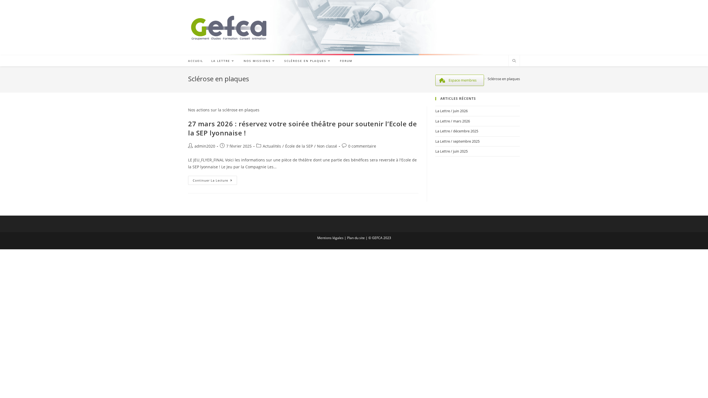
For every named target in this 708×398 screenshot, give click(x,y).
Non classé (327, 146)
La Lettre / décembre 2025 (456, 131)
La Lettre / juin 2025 (451, 151)
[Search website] (514, 61)
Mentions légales (330, 237)
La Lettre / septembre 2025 (457, 141)
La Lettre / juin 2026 (451, 110)
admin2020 (204, 146)
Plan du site (356, 237)
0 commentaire (362, 146)
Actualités (272, 146)
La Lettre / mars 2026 (452, 121)
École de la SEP (299, 146)
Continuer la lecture (215, 181)
